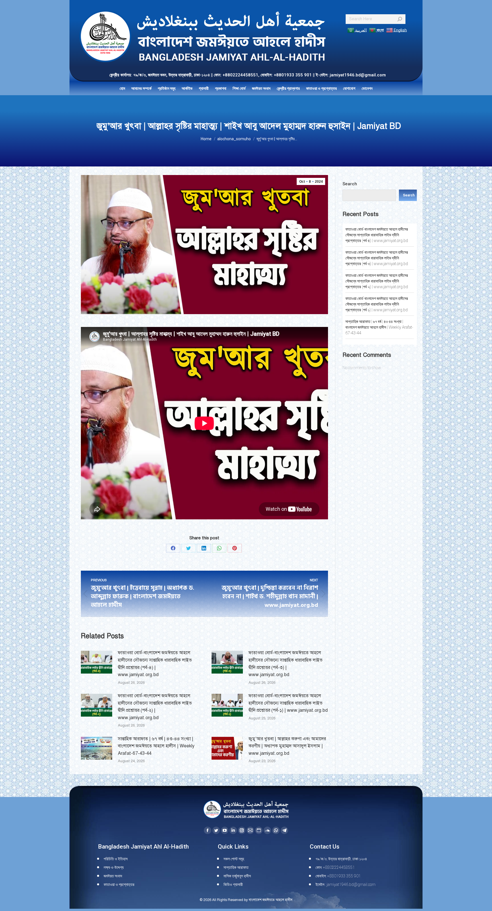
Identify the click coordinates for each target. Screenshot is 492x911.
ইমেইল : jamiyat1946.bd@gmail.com (345, 884)
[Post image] (96, 662)
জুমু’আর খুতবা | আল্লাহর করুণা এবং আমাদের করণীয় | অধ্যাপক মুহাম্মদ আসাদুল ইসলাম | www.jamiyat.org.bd (287, 746)
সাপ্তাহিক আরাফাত (236, 867)
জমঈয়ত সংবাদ (113, 876)
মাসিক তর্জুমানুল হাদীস (237, 876)
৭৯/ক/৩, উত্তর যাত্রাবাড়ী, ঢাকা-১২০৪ (341, 859)
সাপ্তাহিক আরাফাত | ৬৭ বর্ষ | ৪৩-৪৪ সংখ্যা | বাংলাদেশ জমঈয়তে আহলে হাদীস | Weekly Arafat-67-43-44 (156, 746)
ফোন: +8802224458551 (335, 867)
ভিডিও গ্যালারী (233, 884)
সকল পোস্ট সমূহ (234, 859)
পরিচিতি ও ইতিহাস (116, 859)
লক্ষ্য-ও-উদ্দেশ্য (114, 867)
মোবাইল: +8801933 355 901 (338, 876)
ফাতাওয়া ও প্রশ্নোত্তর (119, 884)
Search (350, 183)
